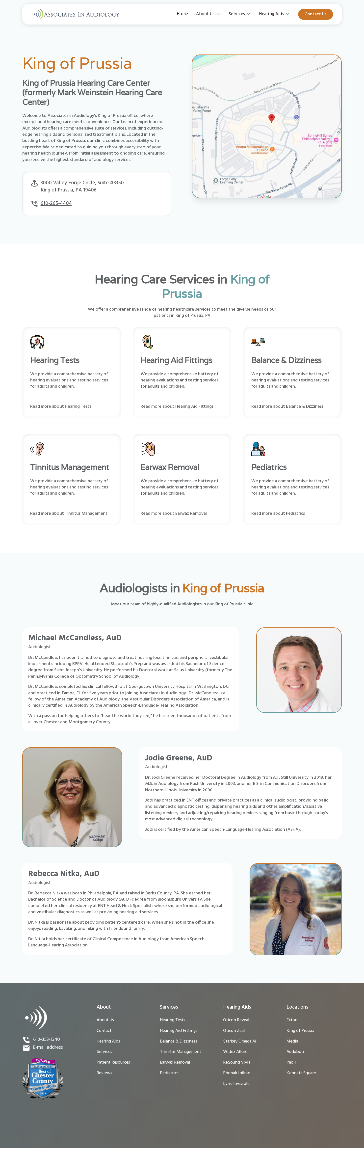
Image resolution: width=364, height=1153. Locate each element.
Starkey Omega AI (239, 1041)
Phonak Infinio (236, 1073)
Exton (291, 1020)
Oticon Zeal (234, 1030)
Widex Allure (235, 1051)
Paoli (291, 1062)
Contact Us (315, 14)
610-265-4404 (56, 204)
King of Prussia (300, 1030)
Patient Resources (113, 1062)
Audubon (295, 1051)
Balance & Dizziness (178, 1041)
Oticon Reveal (236, 1020)
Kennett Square (301, 1073)
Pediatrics (169, 1073)
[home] (76, 14)
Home (182, 14)
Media (292, 1041)
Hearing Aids (108, 1041)
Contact (104, 1030)
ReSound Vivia (236, 1062)
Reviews (104, 1073)
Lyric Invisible (236, 1083)
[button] (208, 14)
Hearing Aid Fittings (178, 1030)
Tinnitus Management (180, 1051)
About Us (105, 1020)
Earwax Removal (175, 1062)
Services (104, 1051)
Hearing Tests (172, 1020)
